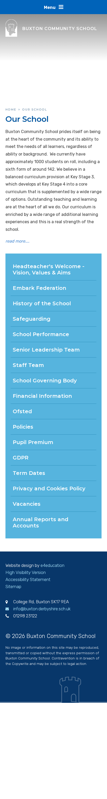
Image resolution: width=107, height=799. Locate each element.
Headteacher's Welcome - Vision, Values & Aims (48, 269)
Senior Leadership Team (46, 350)
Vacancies (27, 504)
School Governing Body (45, 380)
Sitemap (13, 586)
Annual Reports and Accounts (40, 522)
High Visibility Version (25, 572)
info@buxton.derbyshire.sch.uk (42, 608)
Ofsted (22, 411)
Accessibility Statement (27, 579)
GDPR (21, 458)
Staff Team (28, 365)
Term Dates (29, 473)
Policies (23, 427)
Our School (34, 109)
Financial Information (42, 396)
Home (10, 109)
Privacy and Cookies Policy (49, 488)
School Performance (41, 334)
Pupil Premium (33, 442)
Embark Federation (39, 288)
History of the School (42, 303)
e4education (52, 565)
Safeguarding (31, 319)
